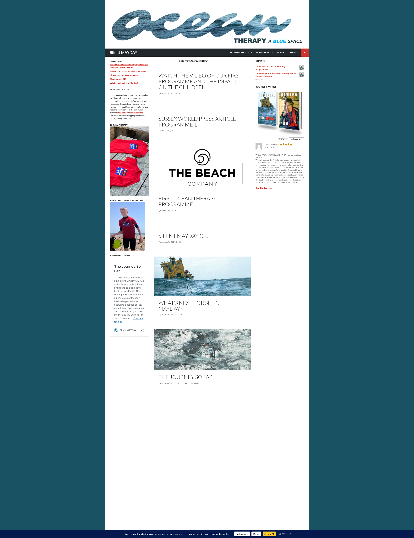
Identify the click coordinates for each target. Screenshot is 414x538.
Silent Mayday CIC (183, 235)
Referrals (293, 52)
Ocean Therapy (263, 52)
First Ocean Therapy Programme (187, 201)
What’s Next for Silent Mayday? (190, 305)
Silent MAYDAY (123, 52)
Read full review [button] (264, 188)
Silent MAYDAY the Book (239, 52)
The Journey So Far (185, 377)
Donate (280, 52)
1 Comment (193, 383)
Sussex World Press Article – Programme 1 (199, 121)
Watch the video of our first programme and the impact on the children (200, 81)
